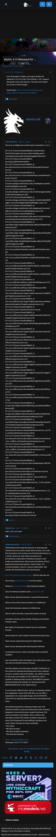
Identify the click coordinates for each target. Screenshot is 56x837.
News (13, 64)
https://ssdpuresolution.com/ (17, 740)
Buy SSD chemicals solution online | (19, 575)
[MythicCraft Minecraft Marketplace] (28, 4)
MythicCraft (33, 119)
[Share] (50, 72)
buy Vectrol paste (20, 586)
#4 (49, 544)
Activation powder (22, 581)
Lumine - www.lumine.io (40, 834)
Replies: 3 (19, 72)
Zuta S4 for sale (38, 592)
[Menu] (6, 4)
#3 (49, 528)
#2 (49, 141)
